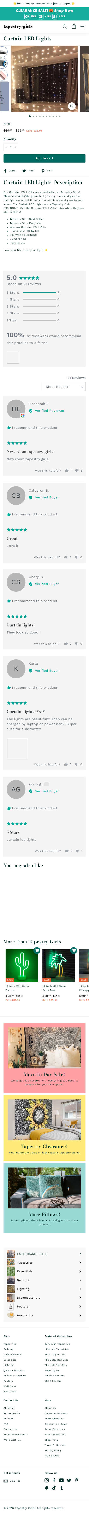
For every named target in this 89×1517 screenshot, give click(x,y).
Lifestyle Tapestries (56, 1349)
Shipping (9, 1408)
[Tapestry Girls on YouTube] (61, 1480)
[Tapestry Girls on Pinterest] (76, 1480)
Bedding (8, 1349)
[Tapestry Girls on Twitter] (69, 1480)
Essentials (10, 1360)
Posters (8, 1381)
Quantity (10, 139)
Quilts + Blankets (14, 1370)
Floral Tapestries (54, 1354)
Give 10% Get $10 (55, 1434)
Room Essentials (54, 1429)
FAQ (6, 1424)
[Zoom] (72, 106)
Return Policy (12, 1413)
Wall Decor (10, 1386)
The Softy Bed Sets (56, 1360)
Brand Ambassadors (16, 1434)
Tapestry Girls (45, 941)
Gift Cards (10, 1391)
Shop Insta (51, 1440)
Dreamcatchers (13, 1354)
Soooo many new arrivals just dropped (44, 3)
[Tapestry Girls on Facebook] (54, 1480)
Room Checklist (54, 1418)
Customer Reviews (55, 1413)
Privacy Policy (52, 1450)
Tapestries (10, 1344)
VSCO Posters (52, 1381)
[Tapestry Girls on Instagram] (46, 1480)
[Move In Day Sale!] (44, 1047)
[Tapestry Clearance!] (44, 1119)
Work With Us (12, 1440)
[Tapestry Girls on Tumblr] (61, 1488)
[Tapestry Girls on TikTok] (54, 1488)
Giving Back (51, 1455)
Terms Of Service (54, 1445)
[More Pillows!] (44, 1187)
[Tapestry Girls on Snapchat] (46, 1488)
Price (7, 123)
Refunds (8, 1418)
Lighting (9, 1365)
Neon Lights (52, 1370)
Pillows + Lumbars (15, 1375)
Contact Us (11, 1429)
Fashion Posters (54, 1375)
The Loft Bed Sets (55, 1365)
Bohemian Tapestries (57, 1344)
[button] (13, 357)
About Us (50, 1408)
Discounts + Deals (55, 1424)
